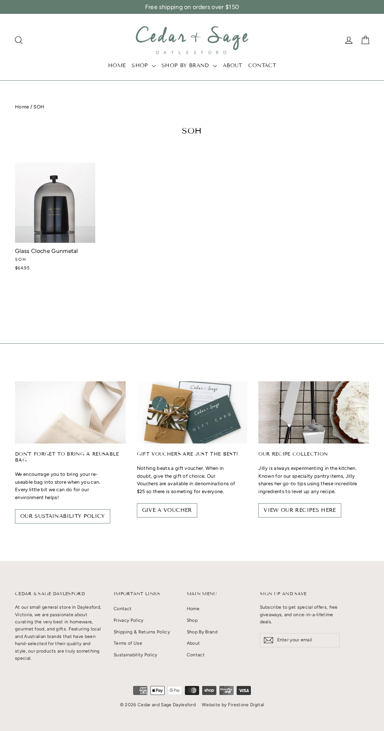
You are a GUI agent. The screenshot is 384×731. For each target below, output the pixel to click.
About (232, 65)
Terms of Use (128, 643)
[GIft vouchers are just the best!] (192, 412)
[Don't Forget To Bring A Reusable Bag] (70, 412)
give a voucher (167, 510)
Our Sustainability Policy (62, 516)
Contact (262, 65)
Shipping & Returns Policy (142, 632)
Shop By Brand (186, 65)
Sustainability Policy (136, 654)
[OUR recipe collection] (313, 412)
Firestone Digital (246, 704)
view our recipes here (300, 510)
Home (117, 65)
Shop (141, 65)
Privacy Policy (129, 620)
